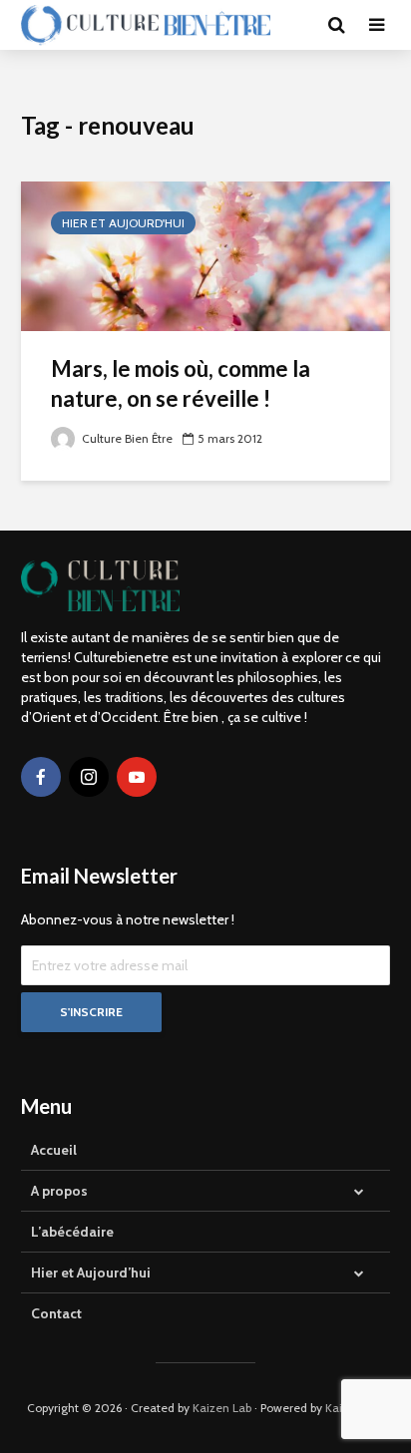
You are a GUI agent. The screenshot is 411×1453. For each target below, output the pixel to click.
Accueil (54, 1150)
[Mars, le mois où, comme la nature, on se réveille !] (205, 254)
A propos (59, 1191)
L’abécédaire (72, 1232)
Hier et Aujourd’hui (91, 1272)
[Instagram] (89, 777)
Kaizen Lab (222, 1407)
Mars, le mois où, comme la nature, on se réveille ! (180, 383)
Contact (56, 1313)
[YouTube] (137, 777)
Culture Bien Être (126, 438)
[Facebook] (41, 777)
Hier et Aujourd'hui (123, 222)
